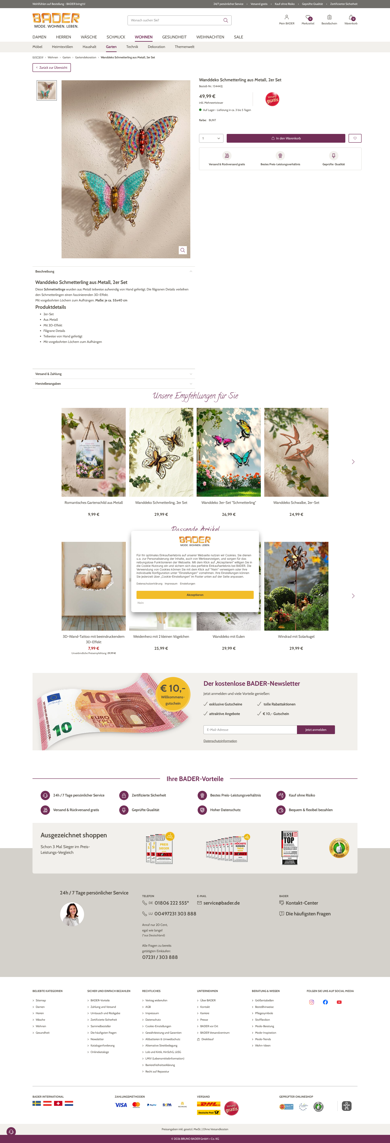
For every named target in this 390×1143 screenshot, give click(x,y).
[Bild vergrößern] (183, 250)
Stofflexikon (262, 1019)
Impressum (152, 1013)
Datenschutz (153, 1019)
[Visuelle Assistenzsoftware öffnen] (344, 1106)
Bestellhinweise (264, 1007)
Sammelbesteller (101, 1026)
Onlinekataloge (100, 1052)
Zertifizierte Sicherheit (104, 1019)
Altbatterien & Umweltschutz (162, 1039)
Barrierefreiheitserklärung (160, 1065)
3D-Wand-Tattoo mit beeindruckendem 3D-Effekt (94, 639)
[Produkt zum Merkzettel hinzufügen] (355, 138)
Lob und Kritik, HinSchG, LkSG (163, 1052)
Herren (40, 1013)
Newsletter (97, 1039)
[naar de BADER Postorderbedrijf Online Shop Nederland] (69, 1103)
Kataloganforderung (103, 1045)
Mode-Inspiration (265, 1032)
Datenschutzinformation (220, 741)
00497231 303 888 (175, 914)
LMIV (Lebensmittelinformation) (164, 1058)
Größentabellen (264, 1000)
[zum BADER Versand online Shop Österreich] (47, 1103)
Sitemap (41, 1000)
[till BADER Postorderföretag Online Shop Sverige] (36, 1103)
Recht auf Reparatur (157, 1071)
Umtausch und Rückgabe (105, 1013)
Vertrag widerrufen (156, 1000)
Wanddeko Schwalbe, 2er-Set (296, 502)
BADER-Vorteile (100, 1000)
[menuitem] (39, 37)
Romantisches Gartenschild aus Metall (94, 502)
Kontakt (205, 1007)
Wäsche (40, 1019)
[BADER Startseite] (56, 20)
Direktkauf (208, 1039)
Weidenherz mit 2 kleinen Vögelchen (161, 636)
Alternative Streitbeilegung (161, 1045)
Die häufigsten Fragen (104, 1032)
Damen (40, 1007)
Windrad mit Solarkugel (296, 636)
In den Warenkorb (288, 138)
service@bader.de (222, 903)
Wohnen (41, 1026)
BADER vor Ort (209, 1026)
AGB (148, 1007)
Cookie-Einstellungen (158, 1026)
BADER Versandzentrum (215, 1032)
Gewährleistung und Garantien (163, 1032)
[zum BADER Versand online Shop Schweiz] (58, 1103)
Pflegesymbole (264, 1013)
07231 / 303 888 (160, 957)
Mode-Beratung (264, 1026)
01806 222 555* (172, 903)
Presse (204, 1019)
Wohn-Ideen (263, 1045)
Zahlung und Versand (103, 1007)
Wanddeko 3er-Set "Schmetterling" (229, 502)
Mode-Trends (263, 1039)
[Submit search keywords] (226, 20)
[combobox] (180, 20)
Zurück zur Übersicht (53, 68)
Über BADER (208, 1000)
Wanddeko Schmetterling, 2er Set (161, 502)
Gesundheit (43, 1032)
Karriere (204, 1013)
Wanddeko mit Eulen (229, 636)
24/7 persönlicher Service (228, 4)
